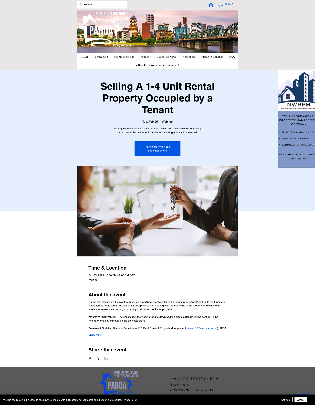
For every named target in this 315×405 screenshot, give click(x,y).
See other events (157, 150)
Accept (300, 399)
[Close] (311, 399)
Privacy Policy (130, 399)
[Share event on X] (98, 358)
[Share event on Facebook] (90, 358)
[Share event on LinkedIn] (106, 358)
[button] (231, 4)
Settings (285, 399)
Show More (95, 334)
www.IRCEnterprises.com (202, 328)
